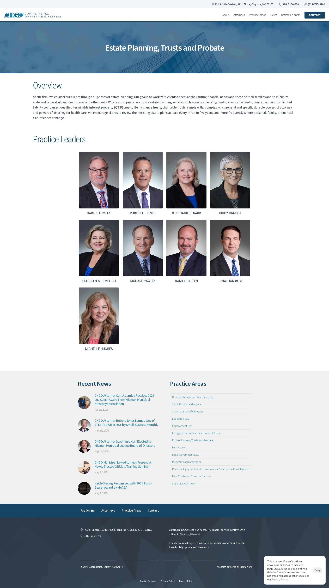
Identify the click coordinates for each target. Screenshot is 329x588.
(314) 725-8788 (290, 4)
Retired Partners (290, 15)
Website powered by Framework (234, 566)
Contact (153, 510)
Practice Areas (257, 15)
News (273, 15)
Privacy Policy (168, 581)
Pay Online (88, 510)
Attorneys (239, 15)
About (225, 15)
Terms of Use (185, 581)
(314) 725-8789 (316, 4)
